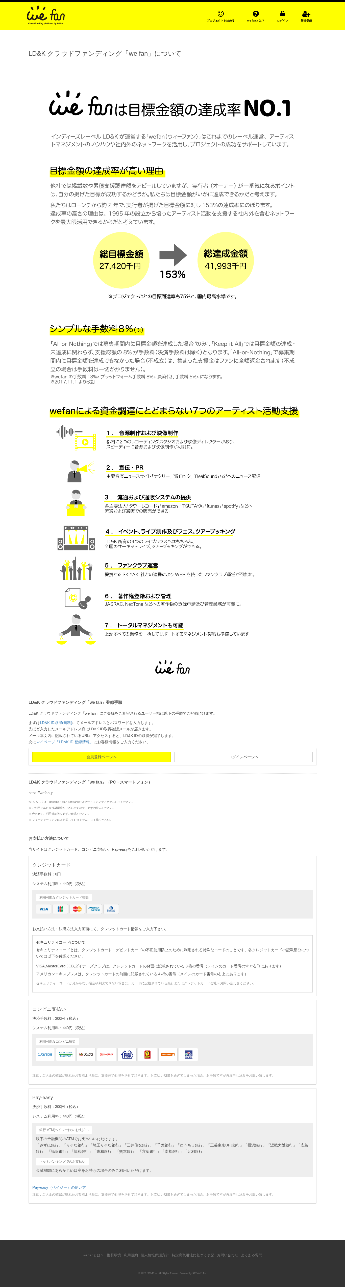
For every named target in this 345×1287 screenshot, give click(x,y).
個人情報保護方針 (155, 1255)
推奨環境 (114, 1255)
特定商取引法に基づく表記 (193, 1255)
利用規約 (131, 1255)
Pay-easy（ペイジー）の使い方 (59, 1187)
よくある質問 (251, 1255)
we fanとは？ (93, 1255)
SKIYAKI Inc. (199, 1273)
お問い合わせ (227, 1255)
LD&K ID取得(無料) (56, 722)
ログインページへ (243, 757)
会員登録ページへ (101, 757)
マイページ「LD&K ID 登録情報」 (64, 742)
